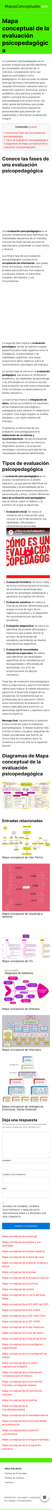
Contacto (9, 1482)
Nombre (7, 1160)
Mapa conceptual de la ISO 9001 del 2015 (25, 1304)
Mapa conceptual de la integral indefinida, (25, 1439)
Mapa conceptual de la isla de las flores (24, 1338)
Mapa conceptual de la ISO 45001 (21, 1310)
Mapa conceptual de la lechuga (19, 1236)
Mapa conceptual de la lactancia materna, (25, 1277)
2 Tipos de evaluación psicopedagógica (26, 140)
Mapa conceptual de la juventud (20, 1283)
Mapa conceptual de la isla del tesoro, (23, 1332)
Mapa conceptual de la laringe (19, 1272)
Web (4, 1188)
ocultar (32, 127)
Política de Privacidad (16, 1473)
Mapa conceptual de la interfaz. (20, 1400)
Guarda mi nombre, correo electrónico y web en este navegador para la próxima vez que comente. (25, 1211)
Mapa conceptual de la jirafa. (18, 1289)
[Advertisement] (26, 202)
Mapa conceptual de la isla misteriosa (23, 1327)
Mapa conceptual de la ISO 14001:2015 (24, 1315)
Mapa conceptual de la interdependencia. (25, 1415)
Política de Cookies (14, 1478)
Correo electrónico (14, 1174)
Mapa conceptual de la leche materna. (23, 1251)
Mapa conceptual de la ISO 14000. (21, 1321)
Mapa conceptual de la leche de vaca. (23, 1257)
